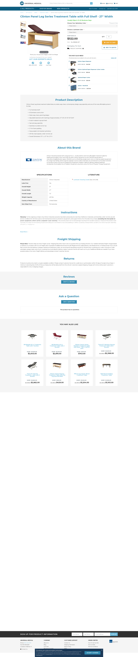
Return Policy (67, 646)
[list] (69, 9)
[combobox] (71, 3)
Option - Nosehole (83, 85)
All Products (29, 12)
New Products (63, 8)
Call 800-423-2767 (112, 8)
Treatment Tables (44, 12)
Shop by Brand (46, 8)
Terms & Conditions (93, 646)
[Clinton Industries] (35, 160)
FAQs (65, 648)
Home (22, 12)
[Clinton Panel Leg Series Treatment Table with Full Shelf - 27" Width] (23, 25)
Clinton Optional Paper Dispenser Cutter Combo (91, 69)
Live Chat (46, 646)
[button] (113, 58)
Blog (45, 644)
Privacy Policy (49, 654)
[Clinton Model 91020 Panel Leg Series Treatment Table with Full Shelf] (23, 31)
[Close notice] (101, 650)
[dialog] (69, 653)
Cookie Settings (39, 655)
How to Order (91, 644)
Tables (36, 12)
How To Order (93, 8)
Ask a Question (69, 302)
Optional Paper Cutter (84, 77)
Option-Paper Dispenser (84, 61)
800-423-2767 (27, 643)
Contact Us (102, 8)
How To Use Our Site (93, 643)
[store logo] (30, 3)
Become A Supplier (48, 648)
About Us (46, 643)
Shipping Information (69, 644)
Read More (23, 231)
